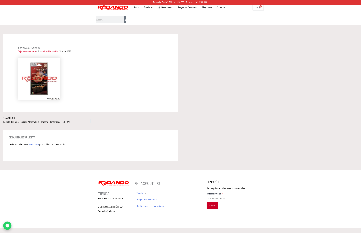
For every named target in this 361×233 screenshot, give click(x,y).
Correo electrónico (214, 194)
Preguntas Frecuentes (147, 199)
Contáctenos (142, 206)
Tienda (140, 193)
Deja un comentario (27, 51)
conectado (34, 144)
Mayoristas (159, 206)
